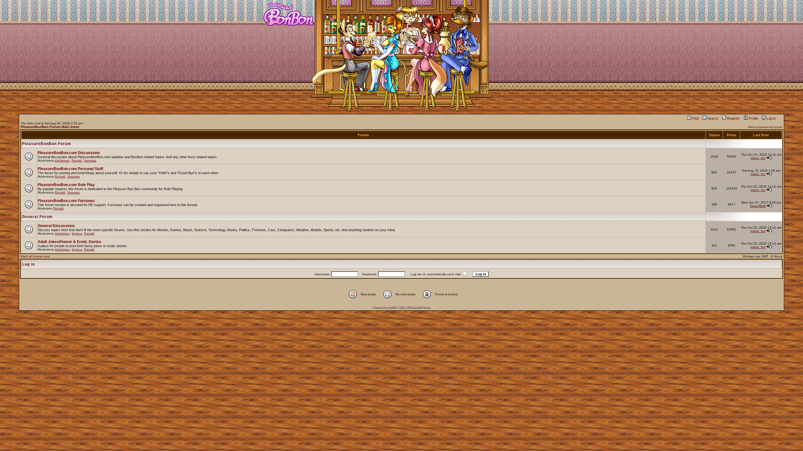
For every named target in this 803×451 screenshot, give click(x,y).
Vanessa (90, 160)
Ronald (77, 160)
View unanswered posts (765, 127)
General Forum (37, 217)
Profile (753, 118)
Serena (77, 233)
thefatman (62, 160)
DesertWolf (758, 206)
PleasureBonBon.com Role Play (66, 185)
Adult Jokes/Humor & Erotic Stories (69, 242)
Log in (771, 118)
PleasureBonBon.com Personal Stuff (70, 169)
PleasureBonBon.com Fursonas (66, 201)
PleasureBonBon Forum (46, 144)
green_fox (758, 158)
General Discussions (56, 226)
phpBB (392, 307)
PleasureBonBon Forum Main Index (50, 127)
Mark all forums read (35, 256)
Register (733, 118)
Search (712, 118)
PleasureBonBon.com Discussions (69, 153)
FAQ (695, 118)
